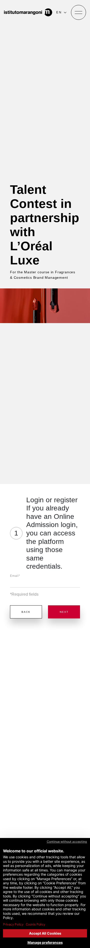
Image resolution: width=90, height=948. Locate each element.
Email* (15, 576)
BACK (26, 612)
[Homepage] (28, 12)
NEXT (64, 612)
